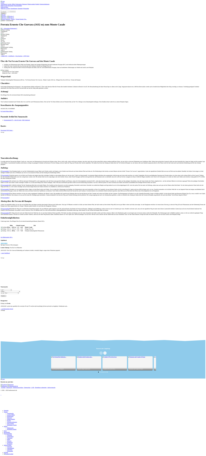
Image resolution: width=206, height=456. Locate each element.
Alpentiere (20, 8)
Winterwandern (31, 4)
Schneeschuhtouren (44, 4)
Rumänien (9, 444)
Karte (5, 5)
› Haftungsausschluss (17, 387)
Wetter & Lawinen (5, 8)
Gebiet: (2, 291)
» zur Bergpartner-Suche (7, 309)
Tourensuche (4, 4)
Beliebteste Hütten (11, 429)
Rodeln (37, 4)
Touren (2, 2)
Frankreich (10, 442)
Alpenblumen (13, 8)
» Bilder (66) (4, 56)
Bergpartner (11, 5)
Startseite (6, 410)
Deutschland (10, 436)
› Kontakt (3, 387)
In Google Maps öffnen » (7, 111)
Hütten (2, 5)
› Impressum (9, 387)
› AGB (32, 387)
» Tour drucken (18, 56)
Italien (8, 439)
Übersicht (9, 435)
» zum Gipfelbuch (5, 253)
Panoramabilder (18, 5)
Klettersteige (18, 4)
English (11, 454)
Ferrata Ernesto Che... (21, 19)
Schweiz (9, 441)
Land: (2, 290)
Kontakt (6, 452)
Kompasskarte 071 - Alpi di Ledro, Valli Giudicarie (17, 120)
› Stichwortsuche (51, 387)
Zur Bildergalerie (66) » (7, 237)
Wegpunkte (26, 8)
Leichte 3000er (11, 4)
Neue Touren (10, 423)
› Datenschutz (26, 387)
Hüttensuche (10, 428)
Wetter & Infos (4, 7)
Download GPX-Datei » (7, 130)
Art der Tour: (4, 293)
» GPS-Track (26, 56)
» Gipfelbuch (10, 56)
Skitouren (24, 4)
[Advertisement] (103, 144)
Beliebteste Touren (12, 425)
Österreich (9, 438)
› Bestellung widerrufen (41, 387)
